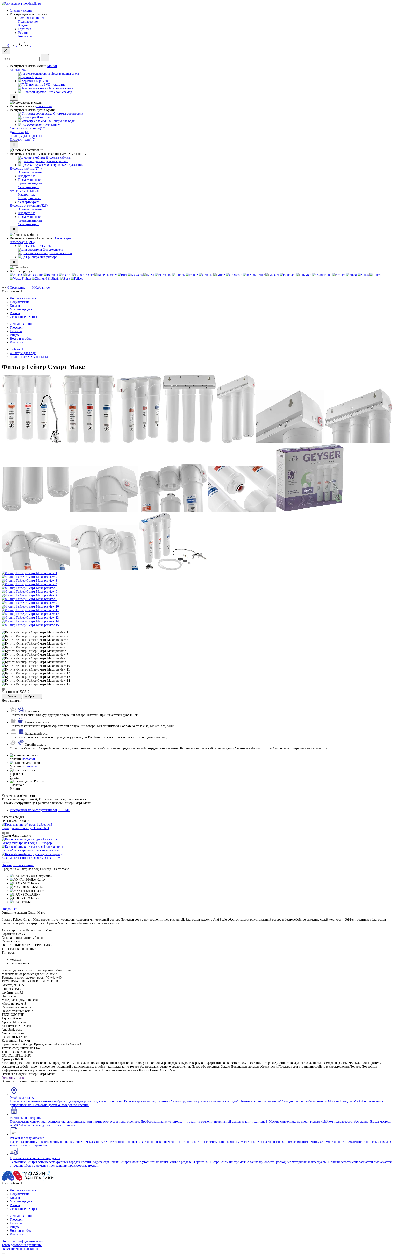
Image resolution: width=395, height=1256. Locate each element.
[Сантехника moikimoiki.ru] (21, 3)
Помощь (16, 331)
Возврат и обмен (21, 338)
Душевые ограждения (29, 205)
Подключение (28, 21)
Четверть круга (28, 187)
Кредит (23, 25)
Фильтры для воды (26, 136)
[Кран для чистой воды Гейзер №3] (27, 824)
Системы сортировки (27, 128)
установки (29, 766)
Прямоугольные (29, 179)
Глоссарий (17, 327)
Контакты (25, 36)
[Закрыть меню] (14, 97)
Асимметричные (30, 172)
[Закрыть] (6, 50)
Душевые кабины (26, 168)
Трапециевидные (30, 183)
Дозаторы (20, 132)
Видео (14, 335)
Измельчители (22, 139)
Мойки (52, 66)
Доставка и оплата (31, 18)
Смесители (44, 106)
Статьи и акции (21, 10)
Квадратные (26, 176)
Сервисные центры (23, 316)
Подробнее (9, 909)
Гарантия (24, 29)
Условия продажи (22, 309)
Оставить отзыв (13, 1077)
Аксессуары (62, 238)
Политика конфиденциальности (24, 1241)
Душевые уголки (24, 190)
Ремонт (23, 32)
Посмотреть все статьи (18, 865)
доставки (28, 759)
